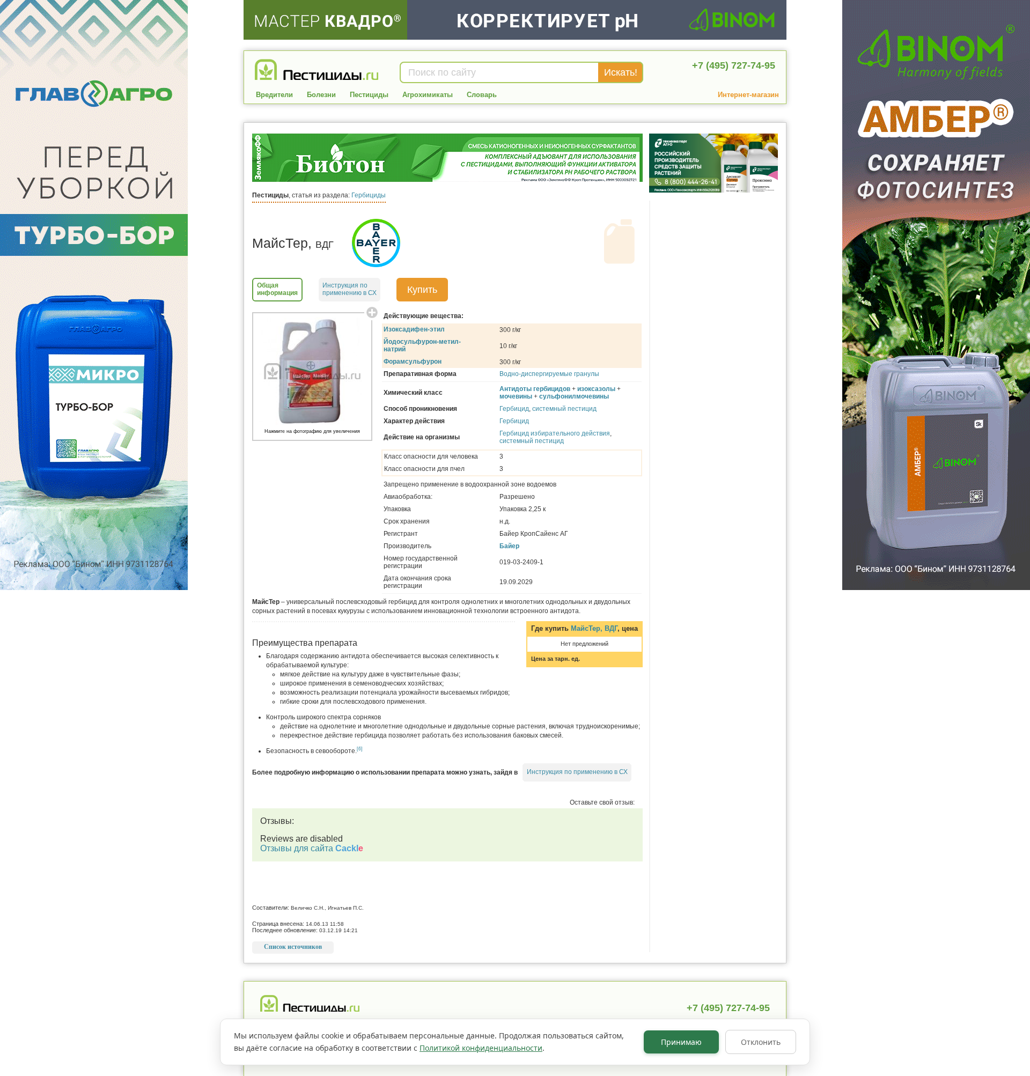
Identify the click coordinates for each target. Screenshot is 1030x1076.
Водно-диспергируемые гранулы (549, 374)
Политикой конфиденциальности (481, 1048)
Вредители (274, 95)
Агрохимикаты (427, 95)
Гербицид (514, 408)
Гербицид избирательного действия (554, 433)
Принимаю (681, 1042)
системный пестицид (564, 408)
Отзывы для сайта (311, 848)
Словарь (482, 95)
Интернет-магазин (748, 95)
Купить (422, 289)
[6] (360, 748)
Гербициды (368, 195)
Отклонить (761, 1042)
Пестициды (369, 95)
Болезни (321, 95)
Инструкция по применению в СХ (577, 772)
